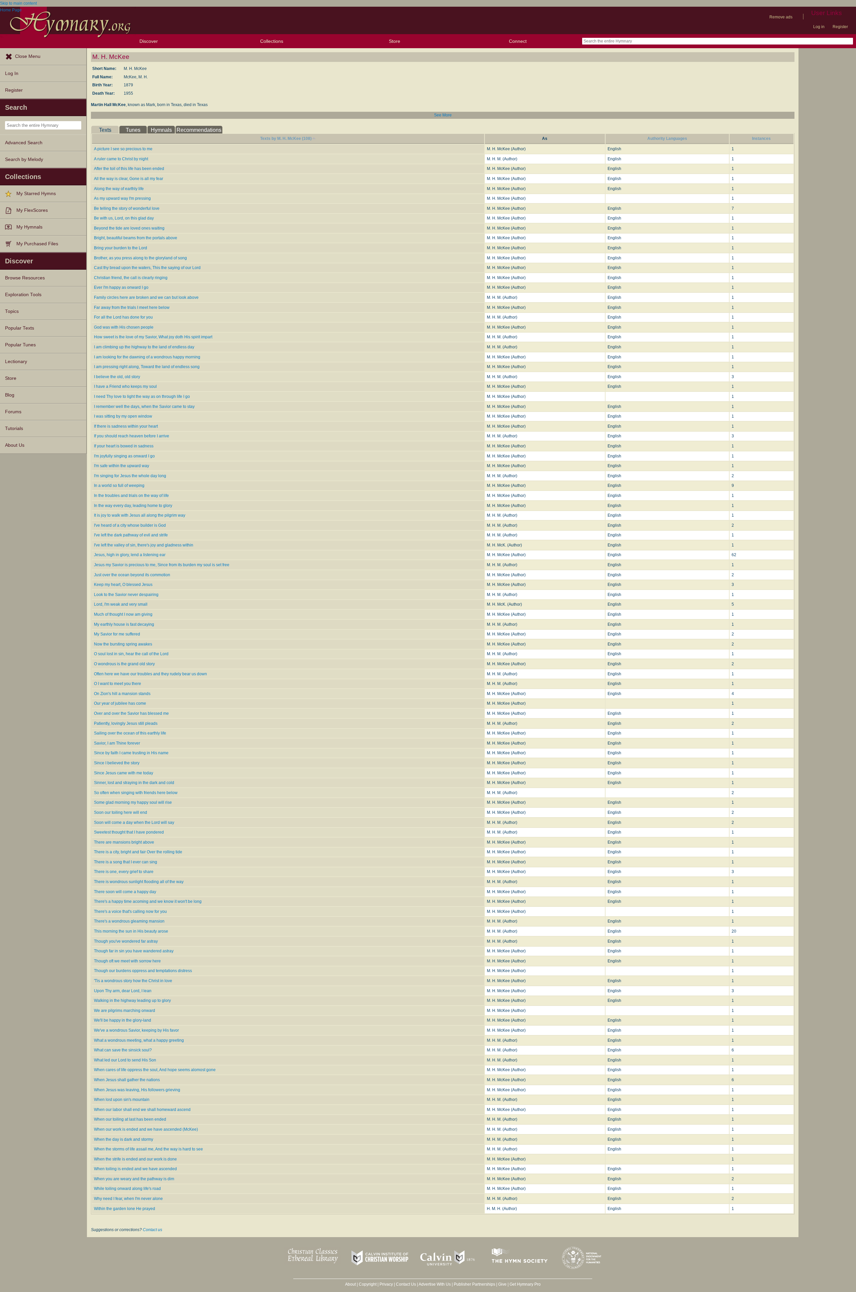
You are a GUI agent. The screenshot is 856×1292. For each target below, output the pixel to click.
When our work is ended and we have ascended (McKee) (146, 1129)
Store (394, 41)
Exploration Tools (23, 294)
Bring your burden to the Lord (120, 248)
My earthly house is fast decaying (124, 624)
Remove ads (780, 17)
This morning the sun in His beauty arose (131, 931)
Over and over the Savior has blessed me (131, 713)
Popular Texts (19, 328)
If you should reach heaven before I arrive (131, 436)
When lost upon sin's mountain (121, 1099)
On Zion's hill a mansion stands (122, 693)
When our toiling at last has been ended (130, 1119)
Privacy (386, 1284)
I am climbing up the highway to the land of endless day (144, 347)
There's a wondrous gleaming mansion (129, 921)
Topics (12, 311)
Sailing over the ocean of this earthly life (130, 733)
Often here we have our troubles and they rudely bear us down (150, 674)
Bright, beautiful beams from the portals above (135, 238)
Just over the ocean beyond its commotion (132, 575)
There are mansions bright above (124, 842)
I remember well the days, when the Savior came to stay (144, 406)
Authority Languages (667, 138)
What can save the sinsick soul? (123, 1050)
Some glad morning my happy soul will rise (133, 802)
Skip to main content (18, 3)
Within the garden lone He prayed (124, 1208)
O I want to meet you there (117, 683)
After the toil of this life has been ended (129, 168)
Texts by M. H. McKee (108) (286, 138)
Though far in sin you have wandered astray (134, 951)
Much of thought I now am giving (123, 614)
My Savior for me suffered (117, 634)
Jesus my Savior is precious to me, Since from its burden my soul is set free (161, 565)
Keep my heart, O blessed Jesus (123, 584)
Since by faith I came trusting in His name (131, 753)
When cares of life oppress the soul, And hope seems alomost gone (155, 1069)
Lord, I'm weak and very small (120, 604)
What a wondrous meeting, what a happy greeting (139, 1040)
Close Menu (27, 56)
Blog (9, 395)
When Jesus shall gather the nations (127, 1080)
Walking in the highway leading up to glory (132, 1000)
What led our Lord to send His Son (125, 1060)
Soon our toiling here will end (120, 812)
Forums (13, 411)
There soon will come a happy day (125, 891)
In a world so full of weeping (119, 485)
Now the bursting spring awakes (123, 644)
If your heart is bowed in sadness (123, 446)
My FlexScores (32, 210)
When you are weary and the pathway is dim (134, 1179)
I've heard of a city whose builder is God (130, 525)
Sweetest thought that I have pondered (129, 832)
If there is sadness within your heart (126, 426)
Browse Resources (25, 277)
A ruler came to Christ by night (121, 159)
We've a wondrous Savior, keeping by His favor (136, 1030)
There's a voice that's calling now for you (130, 911)
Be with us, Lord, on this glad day (124, 218)
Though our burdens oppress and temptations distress (143, 970)
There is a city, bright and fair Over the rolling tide (138, 852)
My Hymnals (29, 227)
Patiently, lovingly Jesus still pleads (125, 723)
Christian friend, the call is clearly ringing (131, 277)
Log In (11, 73)
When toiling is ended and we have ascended (135, 1169)
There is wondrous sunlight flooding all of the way (139, 881)
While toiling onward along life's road (127, 1188)
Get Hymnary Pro (525, 1284)
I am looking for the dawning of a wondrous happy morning (147, 357)
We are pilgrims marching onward (124, 1010)
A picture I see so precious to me (123, 149)
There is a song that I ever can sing (125, 862)
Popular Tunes (20, 344)
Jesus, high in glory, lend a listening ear (130, 554)
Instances (761, 138)
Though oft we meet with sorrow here (127, 961)
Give (502, 1284)
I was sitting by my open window (123, 416)
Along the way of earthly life (119, 188)
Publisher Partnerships (474, 1284)
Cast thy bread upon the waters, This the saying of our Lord (147, 267)
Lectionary (16, 361)
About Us (14, 445)
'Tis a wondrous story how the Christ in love (133, 980)
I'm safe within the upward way (121, 465)
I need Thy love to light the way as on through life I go (142, 396)
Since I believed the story (116, 763)
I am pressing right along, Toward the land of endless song (147, 366)
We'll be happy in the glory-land (122, 1020)
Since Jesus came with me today (123, 773)
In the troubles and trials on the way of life (131, 495)
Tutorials (14, 428)
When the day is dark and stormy (123, 1139)
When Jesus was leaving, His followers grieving (137, 1090)
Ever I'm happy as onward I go (121, 287)
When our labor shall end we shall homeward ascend (142, 1109)
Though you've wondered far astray (126, 941)
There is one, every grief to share (123, 871)
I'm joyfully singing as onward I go (124, 456)
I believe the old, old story (117, 376)
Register (840, 26)
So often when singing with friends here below (136, 792)
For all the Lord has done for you (123, 317)
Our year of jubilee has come (120, 703)
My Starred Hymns (36, 193)
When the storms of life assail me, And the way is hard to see (148, 1149)
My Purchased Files (37, 243)
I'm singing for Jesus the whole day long (130, 475)
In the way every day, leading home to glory (133, 505)
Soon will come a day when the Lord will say (134, 822)
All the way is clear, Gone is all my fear (128, 178)
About (350, 1284)
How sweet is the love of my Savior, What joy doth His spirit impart (153, 337)
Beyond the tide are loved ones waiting (129, 228)
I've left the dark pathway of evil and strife (131, 535)
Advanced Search (23, 142)
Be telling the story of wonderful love (126, 208)
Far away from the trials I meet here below (132, 307)
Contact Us (406, 1284)
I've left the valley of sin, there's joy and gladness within (143, 545)
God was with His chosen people (123, 327)
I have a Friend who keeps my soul (125, 386)
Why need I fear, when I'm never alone (128, 1198)
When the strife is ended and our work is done (135, 1159)
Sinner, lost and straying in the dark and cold (134, 782)
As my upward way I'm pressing (122, 198)
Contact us (152, 1229)
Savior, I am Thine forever (117, 743)
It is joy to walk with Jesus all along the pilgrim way (139, 515)
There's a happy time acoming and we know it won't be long (148, 901)
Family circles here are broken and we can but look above (146, 297)
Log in (819, 26)
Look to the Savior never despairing (126, 594)
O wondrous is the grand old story (124, 664)
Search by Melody (24, 159)
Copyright (368, 1284)
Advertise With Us (435, 1284)
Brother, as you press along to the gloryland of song (140, 258)
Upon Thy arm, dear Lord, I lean (122, 990)
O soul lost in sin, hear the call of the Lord (131, 654)
